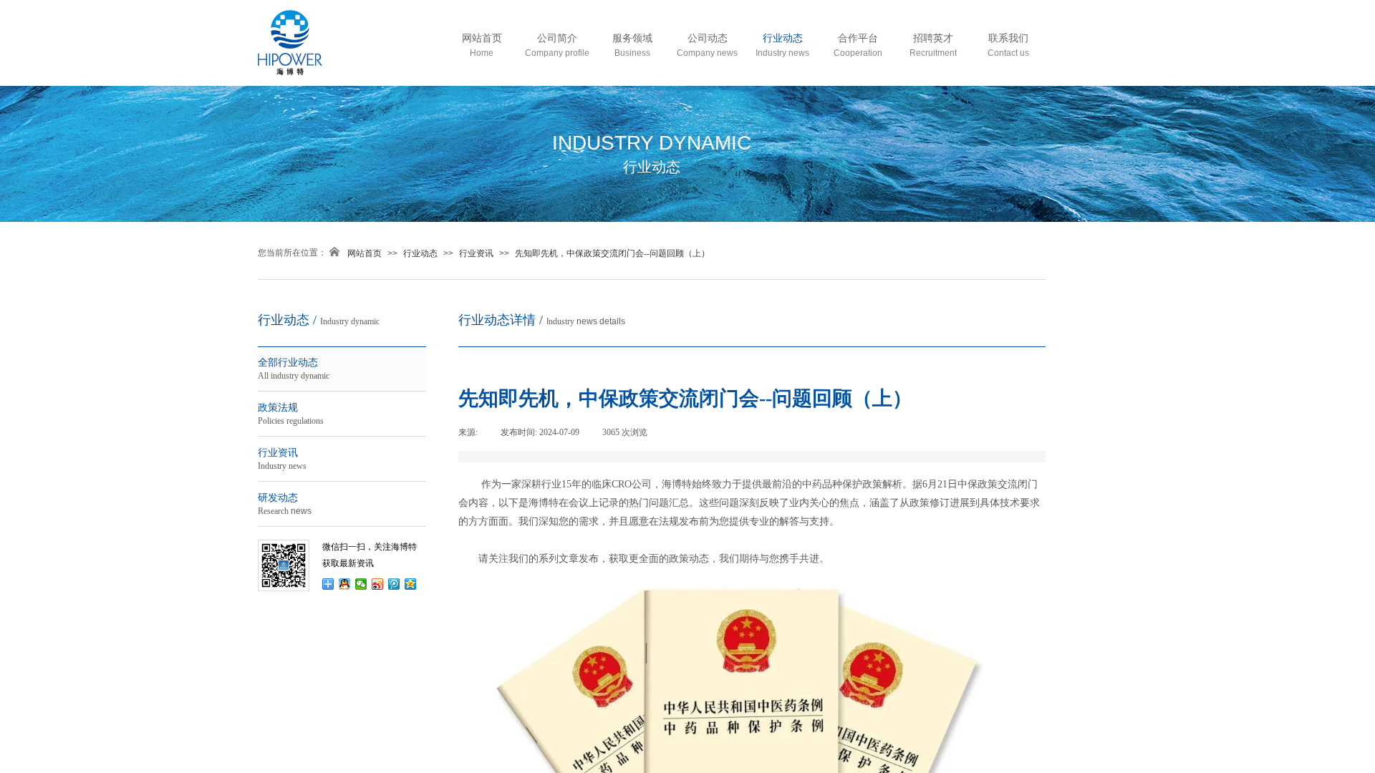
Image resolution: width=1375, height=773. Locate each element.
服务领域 (632, 38)
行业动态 (420, 253)
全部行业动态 (295, 368)
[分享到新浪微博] (378, 584)
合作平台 (858, 38)
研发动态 (285, 503)
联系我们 (1008, 38)
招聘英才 (933, 38)
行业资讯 (476, 253)
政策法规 (285, 413)
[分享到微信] (361, 584)
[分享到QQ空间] (411, 584)
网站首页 (364, 253)
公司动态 (708, 38)
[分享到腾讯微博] (394, 584)
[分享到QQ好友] (345, 584)
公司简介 (557, 38)
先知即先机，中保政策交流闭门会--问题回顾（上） (612, 253)
